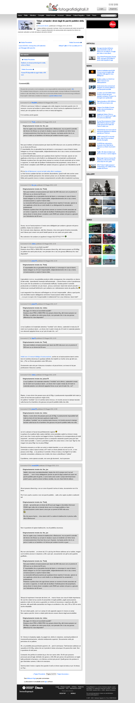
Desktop (62, 693)
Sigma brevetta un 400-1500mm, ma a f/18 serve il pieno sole (106, 102)
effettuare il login (31, 678)
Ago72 (34, 338)
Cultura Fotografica (78, 15)
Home (20, 15)
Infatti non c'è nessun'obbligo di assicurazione (36, 356)
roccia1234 (35, 465)
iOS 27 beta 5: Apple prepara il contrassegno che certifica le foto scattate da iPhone (106, 166)
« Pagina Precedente (39, 674)
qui (46, 681)
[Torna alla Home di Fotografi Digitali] (67, 11)
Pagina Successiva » (63, 674)
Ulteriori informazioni (110, 690)
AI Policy (74, 687)
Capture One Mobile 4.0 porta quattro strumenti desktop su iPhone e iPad (105, 109)
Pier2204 (34, 103)
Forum (94, 15)
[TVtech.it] (39, 689)
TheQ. (33, 122)
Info (73, 89)
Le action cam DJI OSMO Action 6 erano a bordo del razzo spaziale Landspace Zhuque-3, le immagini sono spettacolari (106, 95)
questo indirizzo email (55, 96)
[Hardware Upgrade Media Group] (26, 693)
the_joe (34, 185)
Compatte (41, 15)
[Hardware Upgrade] (28, 689)
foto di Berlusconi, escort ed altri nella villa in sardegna (43, 171)
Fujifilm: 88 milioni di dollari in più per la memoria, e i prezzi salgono (106, 152)
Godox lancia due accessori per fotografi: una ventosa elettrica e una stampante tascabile (106, 87)
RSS (67, 688)
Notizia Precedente (26, 42)
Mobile (73, 693)
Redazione (61, 688)
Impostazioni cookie (75, 688)
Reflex (26, 15)
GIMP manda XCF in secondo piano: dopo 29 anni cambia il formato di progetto (105, 138)
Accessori (60, 15)
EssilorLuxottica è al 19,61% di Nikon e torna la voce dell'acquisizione (105, 80)
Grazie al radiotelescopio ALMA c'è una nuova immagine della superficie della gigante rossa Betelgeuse (106, 73)
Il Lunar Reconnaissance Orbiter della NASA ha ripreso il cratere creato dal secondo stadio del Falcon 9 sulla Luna (106, 123)
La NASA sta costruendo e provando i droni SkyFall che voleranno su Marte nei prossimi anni (106, 146)
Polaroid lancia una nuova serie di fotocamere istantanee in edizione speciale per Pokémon (106, 131)
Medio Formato (50, 15)
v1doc (34, 244)
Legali (57, 687)
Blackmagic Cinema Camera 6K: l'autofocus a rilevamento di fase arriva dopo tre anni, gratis (106, 159)
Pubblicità (81, 687)
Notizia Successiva (74, 42)
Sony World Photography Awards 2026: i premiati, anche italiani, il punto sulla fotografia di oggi (106, 58)
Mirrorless (33, 15)
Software (68, 15)
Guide (88, 15)
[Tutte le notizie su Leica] (102, 28)
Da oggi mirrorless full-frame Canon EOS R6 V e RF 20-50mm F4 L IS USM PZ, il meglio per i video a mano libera (106, 50)
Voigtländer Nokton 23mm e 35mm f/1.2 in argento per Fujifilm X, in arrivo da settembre (106, 115)
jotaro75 (34, 261)
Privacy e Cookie (65, 687)
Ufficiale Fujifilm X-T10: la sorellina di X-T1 (70, 46)
